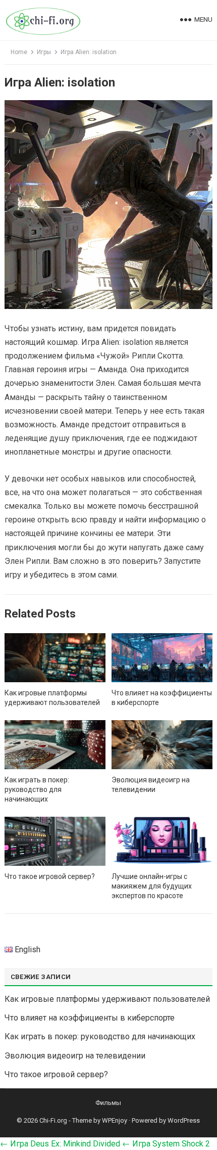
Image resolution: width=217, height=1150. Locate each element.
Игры (44, 52)
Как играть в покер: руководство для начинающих (37, 789)
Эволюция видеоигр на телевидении (75, 1055)
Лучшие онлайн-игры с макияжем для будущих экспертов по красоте (152, 886)
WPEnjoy (114, 1120)
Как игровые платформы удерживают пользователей (107, 999)
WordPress (184, 1120)
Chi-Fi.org (53, 1120)
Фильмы (108, 1103)
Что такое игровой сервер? (50, 876)
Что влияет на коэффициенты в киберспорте (90, 1018)
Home (19, 52)
